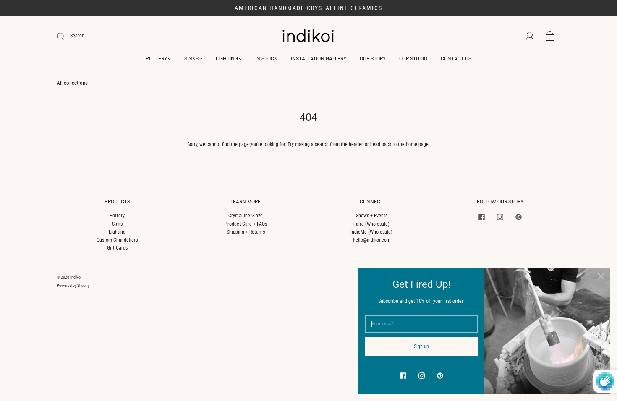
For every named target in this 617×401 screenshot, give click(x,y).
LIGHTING (227, 59)
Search (77, 36)
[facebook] (481, 217)
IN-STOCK (266, 59)
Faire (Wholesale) (371, 224)
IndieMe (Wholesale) (371, 232)
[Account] (530, 36)
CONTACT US (456, 59)
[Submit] (66, 36)
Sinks (117, 224)
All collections (72, 83)
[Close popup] (601, 277)
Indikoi (75, 277)
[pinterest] (518, 217)
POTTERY (156, 59)
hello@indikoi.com (371, 240)
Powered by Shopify (73, 285)
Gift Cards (117, 248)
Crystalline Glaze (245, 216)
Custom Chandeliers (117, 240)
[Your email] (421, 324)
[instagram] (500, 217)
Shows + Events (371, 216)
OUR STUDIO (413, 59)
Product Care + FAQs (246, 224)
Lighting (117, 232)
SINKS (191, 59)
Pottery (117, 216)
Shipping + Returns (246, 232)
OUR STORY (373, 59)
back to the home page (405, 144)
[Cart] (550, 36)
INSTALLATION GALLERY (318, 59)
